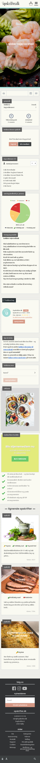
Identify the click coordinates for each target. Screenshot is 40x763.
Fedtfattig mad (19, 228)
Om (12, 734)
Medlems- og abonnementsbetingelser (27, 749)
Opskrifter (10, 3)
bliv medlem (24, 144)
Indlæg (27, 739)
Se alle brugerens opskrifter (22, 317)
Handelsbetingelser (27, 745)
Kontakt (12, 739)
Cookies (12, 745)
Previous (6, 409)
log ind (13, 144)
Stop (2, 409)
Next (34, 409)
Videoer (27, 737)
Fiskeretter (10, 228)
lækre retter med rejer (17, 358)
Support (12, 742)
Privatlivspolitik (27, 742)
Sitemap (13, 747)
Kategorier (27, 734)
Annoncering (12, 737)
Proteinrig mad (30, 228)
